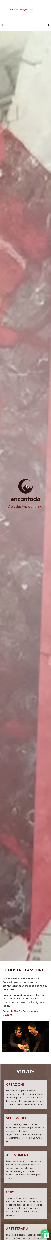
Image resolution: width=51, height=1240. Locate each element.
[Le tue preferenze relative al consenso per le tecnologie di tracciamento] (46, 1235)
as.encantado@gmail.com (23, 10)
